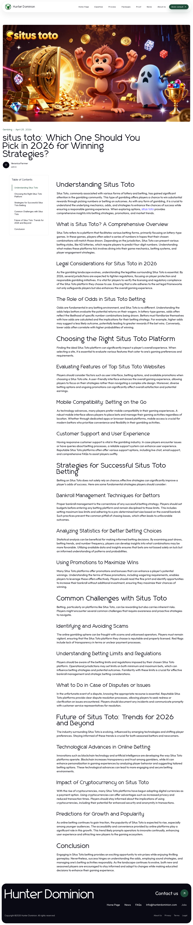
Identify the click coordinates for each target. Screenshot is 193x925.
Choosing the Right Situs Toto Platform (28, 195)
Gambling (7, 129)
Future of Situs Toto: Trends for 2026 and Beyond (29, 221)
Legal (184, 915)
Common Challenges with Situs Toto (28, 212)
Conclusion (19, 229)
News (127, 904)
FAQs (138, 904)
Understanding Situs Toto (26, 187)
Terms (176, 915)
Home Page (113, 904)
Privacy (168, 915)
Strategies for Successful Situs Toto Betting (28, 203)
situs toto (148, 209)
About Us (158, 915)
